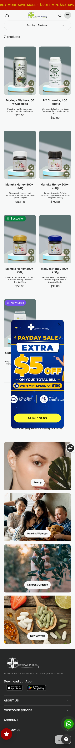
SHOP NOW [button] (37, 418)
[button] (59, 324)
